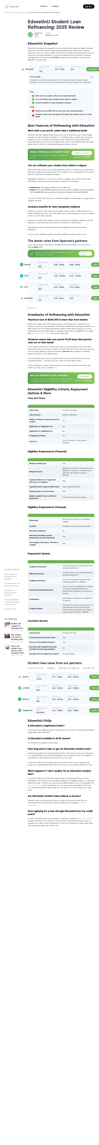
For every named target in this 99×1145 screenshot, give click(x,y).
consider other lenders (42, 333)
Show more (32, 308)
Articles (7, 12)
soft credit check (84, 818)
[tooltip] (62, 66)
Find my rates (84, 253)
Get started (84, 376)
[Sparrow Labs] (12, 6)
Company (55, 6)
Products (43, 6)
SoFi (55, 368)
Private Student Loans (19, 12)
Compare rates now (81, 153)
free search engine (34, 785)
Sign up (88, 6)
